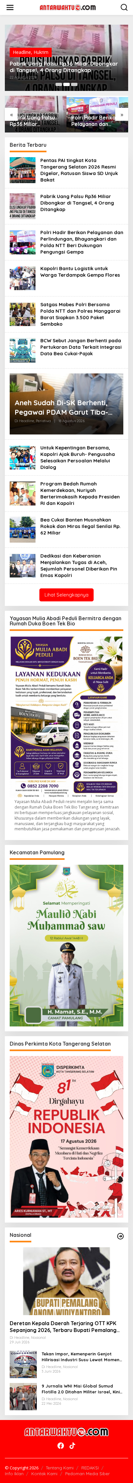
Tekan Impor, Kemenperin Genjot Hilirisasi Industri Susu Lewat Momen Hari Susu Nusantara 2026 (80, 1357)
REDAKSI (90, 1467)
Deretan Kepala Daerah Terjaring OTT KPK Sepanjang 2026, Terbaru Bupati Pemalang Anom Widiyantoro (63, 1327)
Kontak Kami (44, 1473)
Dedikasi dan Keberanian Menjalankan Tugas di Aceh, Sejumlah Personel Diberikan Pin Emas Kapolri (78, 565)
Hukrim (41, 52)
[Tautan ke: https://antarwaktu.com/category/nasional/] (120, 1236)
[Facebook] (60, 1445)
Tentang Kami (60, 1467)
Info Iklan (14, 1473)
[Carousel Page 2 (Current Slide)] (66, 84)
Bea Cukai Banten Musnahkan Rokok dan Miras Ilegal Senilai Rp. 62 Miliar (80, 526)
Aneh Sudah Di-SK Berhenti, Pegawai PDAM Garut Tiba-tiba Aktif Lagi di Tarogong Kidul (61, 407)
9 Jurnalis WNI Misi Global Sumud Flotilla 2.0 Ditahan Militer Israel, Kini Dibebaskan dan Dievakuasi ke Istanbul (81, 1389)
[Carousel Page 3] (74, 84)
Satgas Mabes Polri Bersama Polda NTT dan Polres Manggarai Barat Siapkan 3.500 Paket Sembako (80, 314)
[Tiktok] (72, 1445)
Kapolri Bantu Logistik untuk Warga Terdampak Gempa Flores (80, 271)
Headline (22, 52)
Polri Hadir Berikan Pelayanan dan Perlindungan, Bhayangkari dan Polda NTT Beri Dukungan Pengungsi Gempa (94, 121)
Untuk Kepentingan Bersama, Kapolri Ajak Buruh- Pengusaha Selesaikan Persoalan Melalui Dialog (77, 457)
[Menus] (10, 7)
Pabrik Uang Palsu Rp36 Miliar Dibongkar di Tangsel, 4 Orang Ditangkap (64, 66)
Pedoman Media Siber (87, 1473)
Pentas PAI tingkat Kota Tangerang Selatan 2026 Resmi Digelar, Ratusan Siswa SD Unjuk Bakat (79, 170)
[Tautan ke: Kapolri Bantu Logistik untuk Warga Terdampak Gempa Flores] (23, 278)
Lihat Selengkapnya (66, 595)
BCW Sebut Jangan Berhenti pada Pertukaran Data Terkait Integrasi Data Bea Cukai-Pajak (81, 347)
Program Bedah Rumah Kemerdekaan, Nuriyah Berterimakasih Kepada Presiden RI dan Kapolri (80, 493)
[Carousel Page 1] (59, 84)
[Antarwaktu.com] (68, 7)
